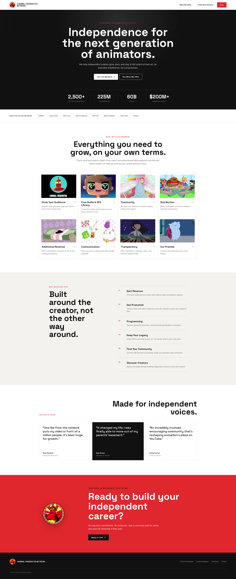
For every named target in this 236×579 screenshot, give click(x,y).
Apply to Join (98, 537)
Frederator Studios (205, 5)
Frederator (215, 561)
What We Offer (185, 5)
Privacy (224, 561)
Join (222, 5)
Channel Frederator (186, 561)
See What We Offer (131, 77)
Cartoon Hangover (202, 561)
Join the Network (106, 77)
